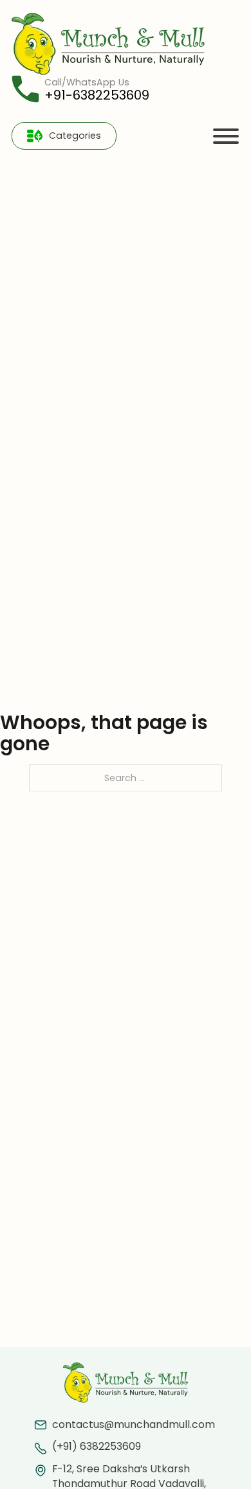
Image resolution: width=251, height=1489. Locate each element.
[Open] (226, 136)
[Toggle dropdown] (34, 136)
